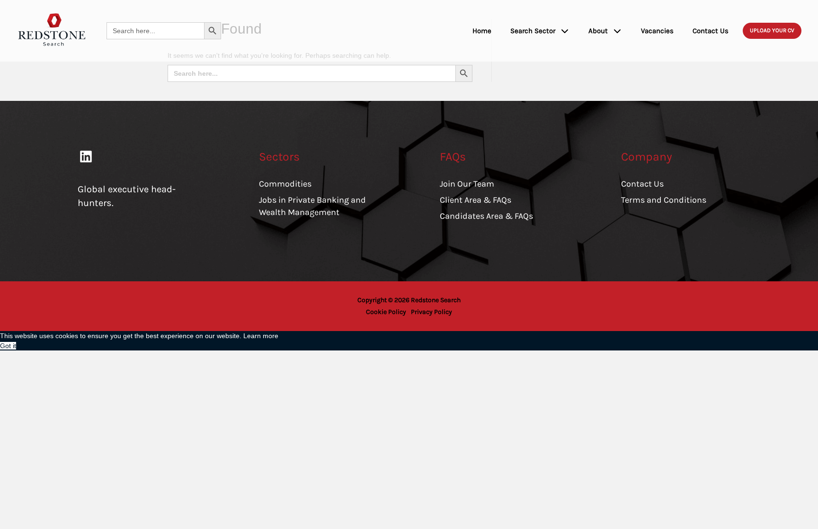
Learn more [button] (260, 336)
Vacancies (657, 31)
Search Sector (532, 31)
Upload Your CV (772, 30)
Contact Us (711, 31)
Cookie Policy (386, 312)
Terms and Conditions (663, 200)
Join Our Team (467, 184)
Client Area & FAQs (475, 200)
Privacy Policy (431, 312)
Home (481, 31)
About (598, 31)
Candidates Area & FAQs (486, 216)
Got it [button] (8, 346)
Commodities (285, 184)
